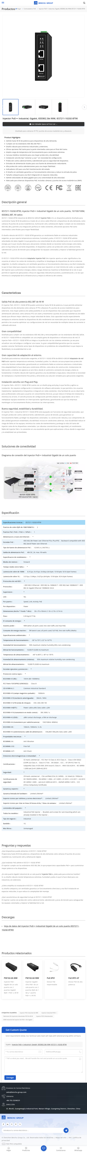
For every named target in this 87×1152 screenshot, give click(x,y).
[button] (2, 107)
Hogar (19, 9)
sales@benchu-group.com (16, 1092)
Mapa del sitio (61, 1137)
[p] (15, 1124)
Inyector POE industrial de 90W (29, 1013)
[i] (7, 1124)
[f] (3, 1124)
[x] (20, 1124)
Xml (70, 1137)
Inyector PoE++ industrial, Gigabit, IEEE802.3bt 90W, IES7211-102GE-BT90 (39, 1044)
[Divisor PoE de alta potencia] (75, 967)
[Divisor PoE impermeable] (54, 967)
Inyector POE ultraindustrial (44, 1016)
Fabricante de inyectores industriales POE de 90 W (18, 1016)
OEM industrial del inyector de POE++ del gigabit (17, 1019)
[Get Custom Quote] (44, 1148)
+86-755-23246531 (13, 1100)
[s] (11, 1124)
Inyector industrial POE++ (49, 1013)
